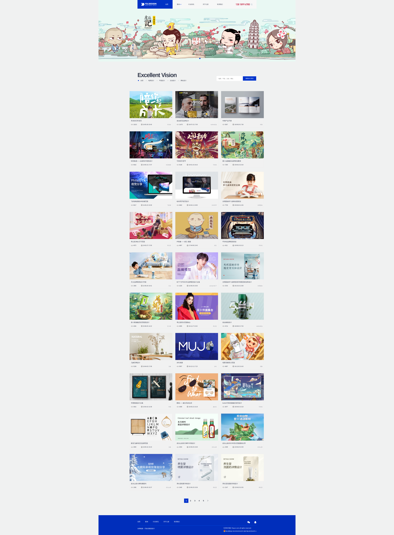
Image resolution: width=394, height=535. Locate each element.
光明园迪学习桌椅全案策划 (231, 201)
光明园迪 (260, 205)
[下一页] (208, 501)
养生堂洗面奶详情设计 (230, 483)
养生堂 (215, 487)
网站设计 (183, 80)
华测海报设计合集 (137, 403)
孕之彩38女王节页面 (138, 241)
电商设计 (151, 80)
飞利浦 (169, 205)
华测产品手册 (227, 121)
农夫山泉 (214, 447)
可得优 (215, 165)
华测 (261, 124)
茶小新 (169, 326)
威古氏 (215, 407)
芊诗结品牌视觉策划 (229, 241)
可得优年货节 (181, 161)
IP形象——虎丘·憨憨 (184, 241)
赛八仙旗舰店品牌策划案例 (231, 161)
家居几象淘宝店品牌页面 (139, 443)
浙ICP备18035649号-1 (250, 531)
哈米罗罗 (214, 205)
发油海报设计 (227, 322)
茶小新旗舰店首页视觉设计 (140, 322)
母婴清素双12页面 (228, 362)
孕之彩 (169, 245)
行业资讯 (191, 4)
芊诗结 (260, 245)
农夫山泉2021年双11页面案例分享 (234, 443)
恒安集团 (168, 165)
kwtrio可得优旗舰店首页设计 (232, 403)
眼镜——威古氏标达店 (184, 403)
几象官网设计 (135, 362)
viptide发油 (214, 124)
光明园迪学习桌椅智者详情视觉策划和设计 (237, 282)
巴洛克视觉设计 (150, 528)
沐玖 (215, 366)
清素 (261, 366)
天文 (169, 286)
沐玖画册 (180, 362)
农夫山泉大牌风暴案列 (138, 483)
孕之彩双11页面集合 (183, 322)
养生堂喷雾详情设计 (184, 483)
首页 (166, 4)
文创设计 (173, 80)
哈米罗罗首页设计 (183, 201)
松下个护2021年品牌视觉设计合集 (188, 282)
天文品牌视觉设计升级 (138, 282)
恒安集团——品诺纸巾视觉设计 (141, 161)
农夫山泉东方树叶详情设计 (186, 443)
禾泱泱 (169, 124)
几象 (169, 366)
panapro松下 (213, 286)
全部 (141, 80)
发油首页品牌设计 (183, 121)
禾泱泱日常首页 (136, 121)
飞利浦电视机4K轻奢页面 (139, 201)
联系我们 (220, 4)
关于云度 (205, 4)
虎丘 (215, 245)
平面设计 (162, 80)
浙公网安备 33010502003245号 (235, 531)
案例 (178, 4)
